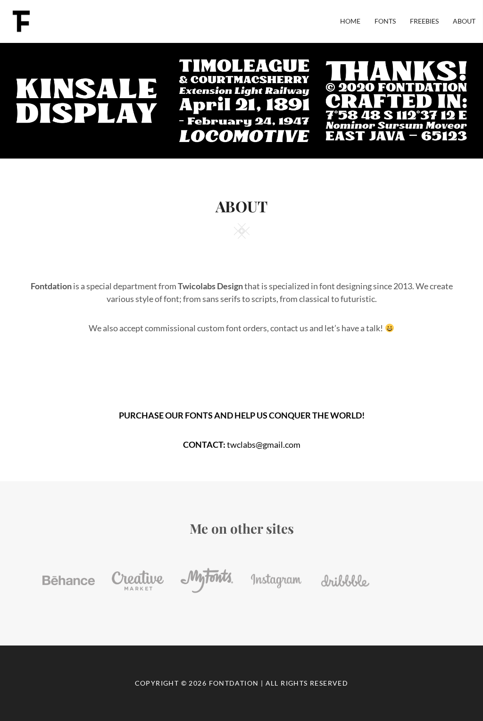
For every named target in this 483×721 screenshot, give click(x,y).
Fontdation (234, 683)
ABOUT (464, 21)
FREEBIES (424, 21)
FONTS (385, 21)
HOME (350, 21)
